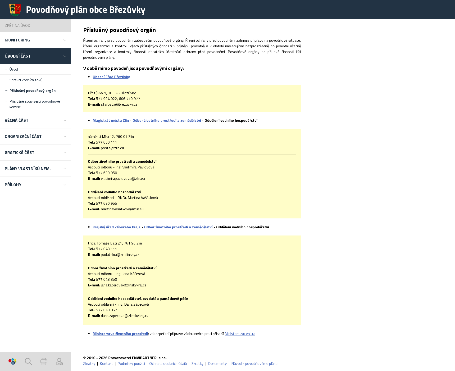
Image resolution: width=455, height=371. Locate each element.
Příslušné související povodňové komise (34, 104)
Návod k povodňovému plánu (254, 363)
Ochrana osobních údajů (168, 363)
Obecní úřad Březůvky (111, 77)
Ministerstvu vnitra (240, 333)
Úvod (13, 69)
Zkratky (89, 363)
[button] (35, 40)
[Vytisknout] (43, 361)
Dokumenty (217, 363)
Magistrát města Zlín (111, 120)
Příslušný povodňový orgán (32, 90)
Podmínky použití (131, 363)
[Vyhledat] (28, 361)
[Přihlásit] (59, 361)
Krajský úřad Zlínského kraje (117, 227)
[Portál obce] (12, 361)
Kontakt (107, 363)
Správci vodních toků (25, 80)
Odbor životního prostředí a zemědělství (166, 120)
